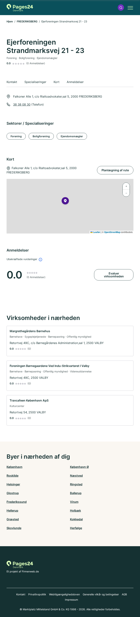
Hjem (10, 21)
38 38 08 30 (21, 104)
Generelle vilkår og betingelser (101, 594)
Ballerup (75, 493)
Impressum (71, 599)
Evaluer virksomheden (114, 275)
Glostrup (13, 493)
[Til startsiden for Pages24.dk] (20, 7)
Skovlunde (14, 528)
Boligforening (41, 136)
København (14, 467)
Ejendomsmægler (72, 136)
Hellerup (12, 510)
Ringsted (76, 484)
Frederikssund (17, 502)
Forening (16, 136)
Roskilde (12, 475)
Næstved (76, 475)
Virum (74, 502)
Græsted (13, 519)
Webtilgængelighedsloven (64, 594)
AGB (124, 594)
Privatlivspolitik (37, 594)
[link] (70, 341)
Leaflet (96, 232)
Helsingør (13, 484)
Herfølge (76, 528)
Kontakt (20, 594)
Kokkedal (76, 519)
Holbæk (75, 510)
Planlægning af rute (115, 170)
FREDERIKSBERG (27, 21)
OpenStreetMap (112, 232)
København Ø (79, 467)
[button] (121, 7)
